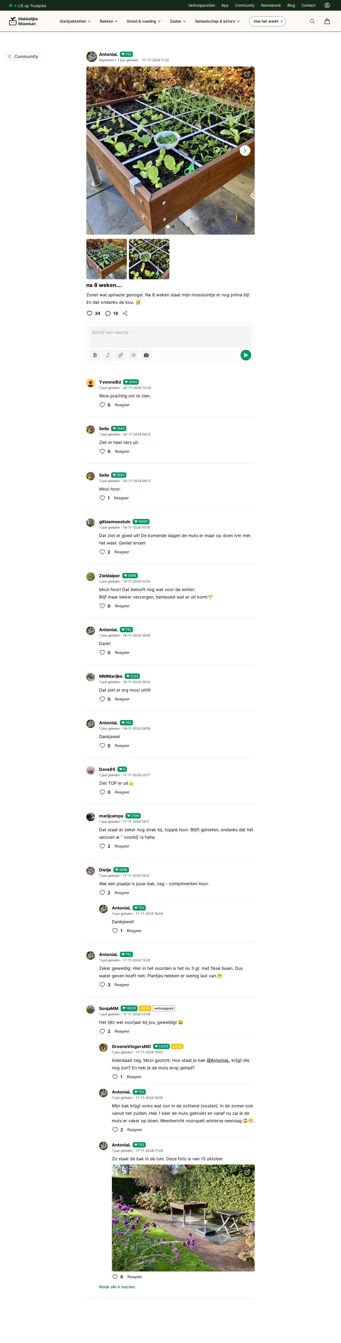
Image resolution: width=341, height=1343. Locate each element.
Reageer (122, 404)
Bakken (106, 21)
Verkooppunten (201, 5)
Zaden (175, 21)
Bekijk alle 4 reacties (117, 1286)
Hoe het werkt (266, 21)
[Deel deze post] (125, 313)
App (225, 5)
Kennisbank (271, 5)
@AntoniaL (218, 1060)
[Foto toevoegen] (146, 355)
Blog (291, 5)
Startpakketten (73, 21)
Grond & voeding (141, 21)
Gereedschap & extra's (215, 21)
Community (245, 5)
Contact (308, 5)
